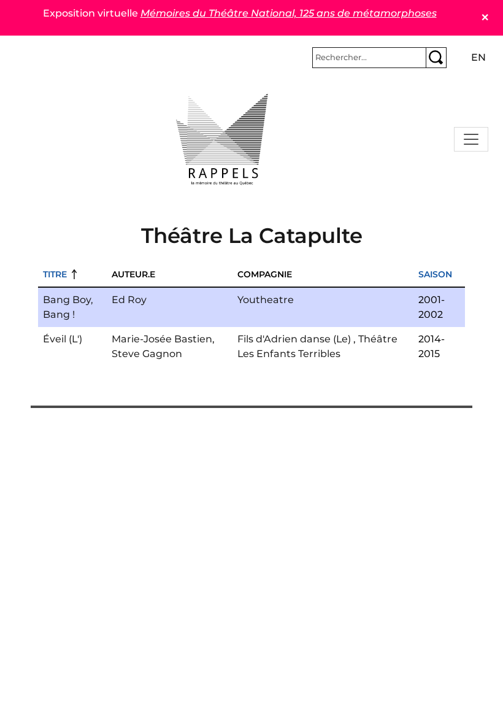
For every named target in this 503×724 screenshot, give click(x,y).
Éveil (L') (62, 339)
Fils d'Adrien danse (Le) (294, 339)
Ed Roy (129, 300)
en (478, 57)
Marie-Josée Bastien (162, 339)
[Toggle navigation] (471, 139)
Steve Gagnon (147, 354)
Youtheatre (265, 300)
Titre (55, 274)
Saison (435, 274)
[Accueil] (222, 139)
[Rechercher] (436, 57)
